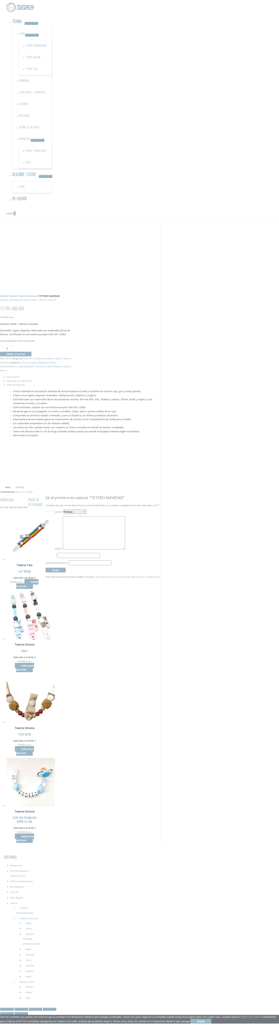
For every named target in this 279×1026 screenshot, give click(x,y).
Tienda (17, 21)
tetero (3, 370)
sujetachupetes (8, 366)
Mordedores (24, 80)
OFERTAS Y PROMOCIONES (35, 150)
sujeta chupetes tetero (43, 362)
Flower (29, 986)
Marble (30, 965)
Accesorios (23, 104)
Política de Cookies (251, 1016)
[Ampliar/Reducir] (7, 1009)
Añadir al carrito (15, 354)
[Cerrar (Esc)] (49, 1009)
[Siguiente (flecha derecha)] (21, 1013)
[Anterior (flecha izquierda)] (7, 1013)
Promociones (25, 139)
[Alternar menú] (31, 23)
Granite (30, 954)
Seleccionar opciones (25, 667)
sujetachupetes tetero (58, 366)
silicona (25, 362)
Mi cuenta (19, 199)
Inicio (3, 296)
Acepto (201, 1021)
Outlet (28, 162)
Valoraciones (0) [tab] (15, 384)
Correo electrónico (57, 562)
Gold (28, 949)
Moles (29, 992)
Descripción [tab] (13, 376)
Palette (30, 971)
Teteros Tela (31, 69)
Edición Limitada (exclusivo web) (18, 299)
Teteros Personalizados (36, 45)
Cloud (29, 928)
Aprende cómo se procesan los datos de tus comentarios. (128, 576)
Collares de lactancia (29, 127)
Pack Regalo (24, 115)
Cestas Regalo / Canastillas (32, 92)
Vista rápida (24, 558)
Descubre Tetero (24, 174)
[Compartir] (35, 1009)
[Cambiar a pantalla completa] (21, 1009)
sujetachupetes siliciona (31, 366)
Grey (28, 960)
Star (28, 997)
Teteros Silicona (32, 57)
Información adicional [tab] (18, 380)
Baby (28, 923)
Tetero (22, 34)
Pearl (28, 976)
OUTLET (14, 892)
